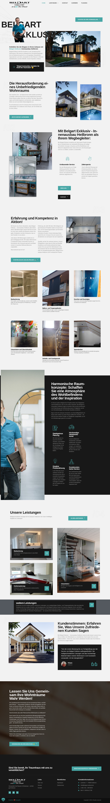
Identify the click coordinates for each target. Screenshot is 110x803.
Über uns (63, 188)
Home (43, 3)
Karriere (75, 3)
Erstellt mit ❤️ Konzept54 (15, 800)
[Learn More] (83, 229)
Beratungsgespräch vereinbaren (85, 768)
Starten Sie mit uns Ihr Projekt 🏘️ (24, 259)
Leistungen (53, 3)
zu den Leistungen (77, 518)
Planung (84, 3)
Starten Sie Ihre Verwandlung (88, 19)
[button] (3, 799)
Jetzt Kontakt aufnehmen (20, 117)
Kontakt (65, 3)
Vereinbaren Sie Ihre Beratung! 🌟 (23, 744)
